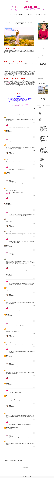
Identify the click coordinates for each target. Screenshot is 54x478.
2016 (39, 119)
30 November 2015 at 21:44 (11, 140)
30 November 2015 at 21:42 (9, 131)
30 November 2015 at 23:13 (9, 204)
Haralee (7, 130)
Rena (7, 413)
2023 (39, 111)
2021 (39, 113)
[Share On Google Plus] (34, 108)
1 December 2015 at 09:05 (11, 268)
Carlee (7, 218)
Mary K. (7, 258)
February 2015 (41, 167)
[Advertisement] (43, 187)
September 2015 (42, 159)
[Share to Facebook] (30, 108)
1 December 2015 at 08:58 (11, 181)
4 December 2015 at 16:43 (11, 378)
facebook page (24, 87)
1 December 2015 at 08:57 (11, 153)
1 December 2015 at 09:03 (11, 253)
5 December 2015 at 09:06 (11, 406)
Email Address (40, 67)
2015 (39, 120)
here (8, 88)
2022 (39, 112)
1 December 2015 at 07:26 (9, 275)
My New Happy (8, 342)
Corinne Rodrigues (9, 231)
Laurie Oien (8, 203)
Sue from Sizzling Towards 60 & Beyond (12, 427)
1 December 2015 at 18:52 (11, 295)
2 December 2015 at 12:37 (11, 324)
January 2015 (41, 168)
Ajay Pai (7, 159)
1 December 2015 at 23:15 (9, 315)
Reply (34, 122)
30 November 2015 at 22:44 (9, 160)
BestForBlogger (30, 476)
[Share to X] (31, 108)
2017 (39, 118)
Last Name (39, 72)
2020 (39, 114)
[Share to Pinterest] (33, 108)
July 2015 (41, 161)
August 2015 (41, 160)
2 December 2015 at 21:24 (11, 364)
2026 (39, 107)
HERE (26, 98)
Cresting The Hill (27, 7)
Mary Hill (7, 245)
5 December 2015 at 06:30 (9, 396)
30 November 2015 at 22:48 (9, 173)
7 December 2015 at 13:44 (11, 436)
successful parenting (31, 55)
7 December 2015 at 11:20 (9, 428)
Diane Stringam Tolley (9, 328)
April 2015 (41, 165)
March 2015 (41, 166)
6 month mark (8, 82)
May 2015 (41, 164)
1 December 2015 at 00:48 (9, 246)
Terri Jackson (8, 172)
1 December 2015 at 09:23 (9, 288)
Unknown (7, 144)
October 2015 (41, 158)
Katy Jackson (8, 440)
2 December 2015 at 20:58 (9, 356)
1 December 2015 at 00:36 (9, 232)
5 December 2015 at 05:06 (9, 384)
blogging (8, 110)
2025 (39, 108)
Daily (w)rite (8, 193)
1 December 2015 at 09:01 (11, 213)
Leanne (10, 124)
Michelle (7, 355)
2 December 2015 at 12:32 (9, 343)
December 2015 (42, 121)
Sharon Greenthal (9, 274)
